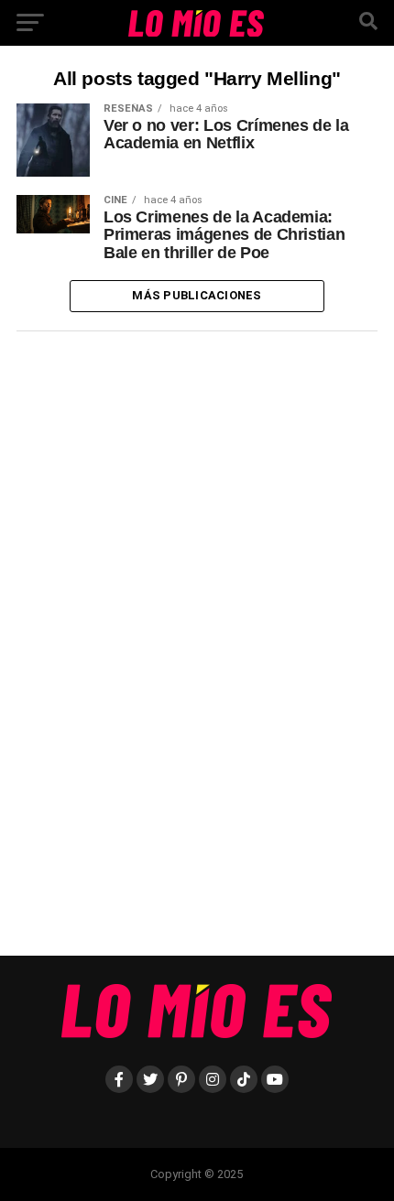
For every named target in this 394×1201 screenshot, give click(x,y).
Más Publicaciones (196, 295)
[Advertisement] (153, 650)
